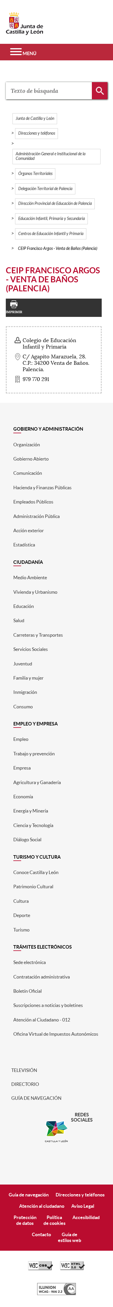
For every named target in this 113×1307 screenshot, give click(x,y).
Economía (23, 796)
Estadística (24, 544)
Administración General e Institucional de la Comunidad (50, 156)
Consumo (23, 706)
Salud (18, 620)
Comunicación (27, 473)
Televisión (23, 1070)
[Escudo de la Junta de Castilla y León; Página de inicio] (24, 32)
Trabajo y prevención (34, 753)
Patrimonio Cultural (33, 886)
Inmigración (25, 692)
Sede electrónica (29, 962)
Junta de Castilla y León (35, 118)
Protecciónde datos (25, 1220)
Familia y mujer (28, 677)
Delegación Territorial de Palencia (45, 188)
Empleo (20, 739)
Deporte (21, 915)
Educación (23, 606)
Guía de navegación (35, 1098)
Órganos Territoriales (35, 173)
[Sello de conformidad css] (40, 1269)
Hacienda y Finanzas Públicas (42, 487)
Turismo (21, 929)
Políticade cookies (54, 1220)
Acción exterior (28, 530)
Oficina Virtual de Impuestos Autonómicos (55, 1034)
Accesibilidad (86, 1217)
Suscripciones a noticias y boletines (48, 1005)
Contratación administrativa (41, 976)
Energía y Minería (30, 810)
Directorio (24, 1084)
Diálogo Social (27, 839)
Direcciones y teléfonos (36, 133)
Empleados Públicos (33, 501)
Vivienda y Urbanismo (35, 592)
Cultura (21, 901)
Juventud (22, 663)
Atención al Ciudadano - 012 (41, 1019)
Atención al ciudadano (41, 1206)
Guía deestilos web (69, 1237)
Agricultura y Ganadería (37, 782)
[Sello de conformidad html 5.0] (72, 1269)
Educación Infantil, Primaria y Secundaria (51, 218)
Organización (26, 444)
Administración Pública (36, 516)
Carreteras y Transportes (38, 635)
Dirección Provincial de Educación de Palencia (55, 203)
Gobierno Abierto (31, 458)
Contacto (41, 1234)
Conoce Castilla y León (36, 872)
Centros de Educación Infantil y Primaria (50, 233)
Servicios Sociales (30, 649)
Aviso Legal (82, 1206)
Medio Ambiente (30, 577)
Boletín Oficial (27, 991)
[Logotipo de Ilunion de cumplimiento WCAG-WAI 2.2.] (56, 1294)
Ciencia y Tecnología (33, 825)
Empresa (22, 767)
